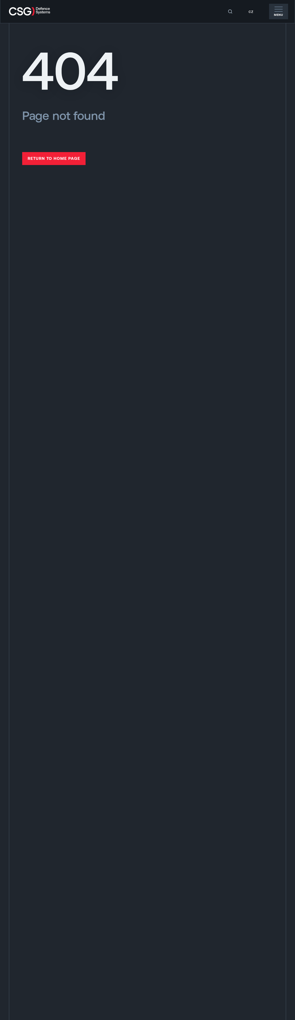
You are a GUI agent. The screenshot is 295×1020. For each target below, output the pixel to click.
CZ (251, 12)
